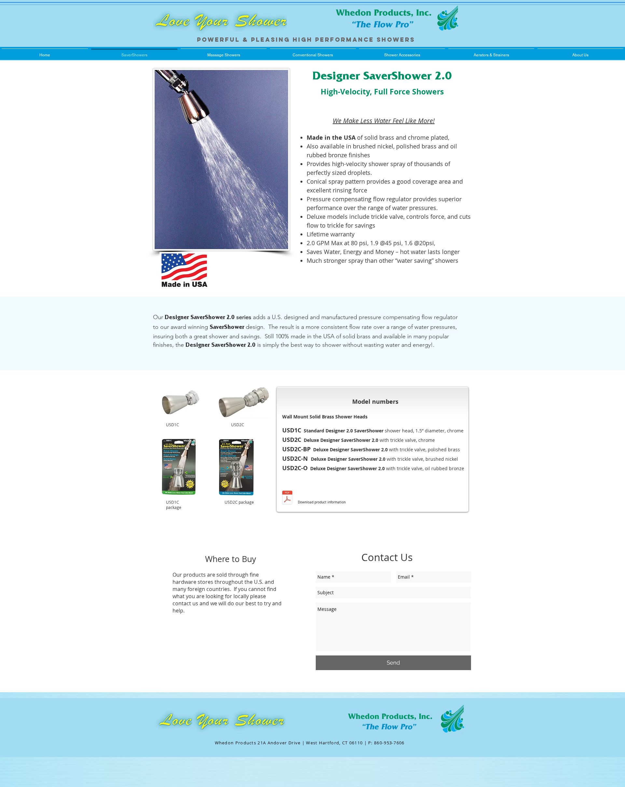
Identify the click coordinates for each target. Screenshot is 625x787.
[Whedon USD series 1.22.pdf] (287, 498)
